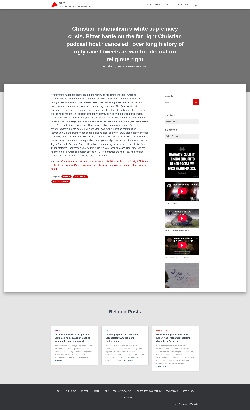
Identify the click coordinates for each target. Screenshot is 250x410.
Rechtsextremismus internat (148, 391)
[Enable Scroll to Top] (245, 405)
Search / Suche (125, 397)
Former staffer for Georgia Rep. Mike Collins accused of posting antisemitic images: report (72, 337)
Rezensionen (183, 5)
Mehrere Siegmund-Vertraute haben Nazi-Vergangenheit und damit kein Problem (173, 337)
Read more (60, 360)
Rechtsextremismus (60, 181)
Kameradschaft (80, 177)
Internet (66, 177)
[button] (161, 5)
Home (149, 5)
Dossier (169, 5)
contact (84, 391)
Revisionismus (172, 391)
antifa (108, 330)
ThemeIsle (194, 404)
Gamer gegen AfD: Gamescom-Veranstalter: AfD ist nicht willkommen (122, 337)
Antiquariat (71, 391)
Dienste (58, 330)
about (158, 5)
